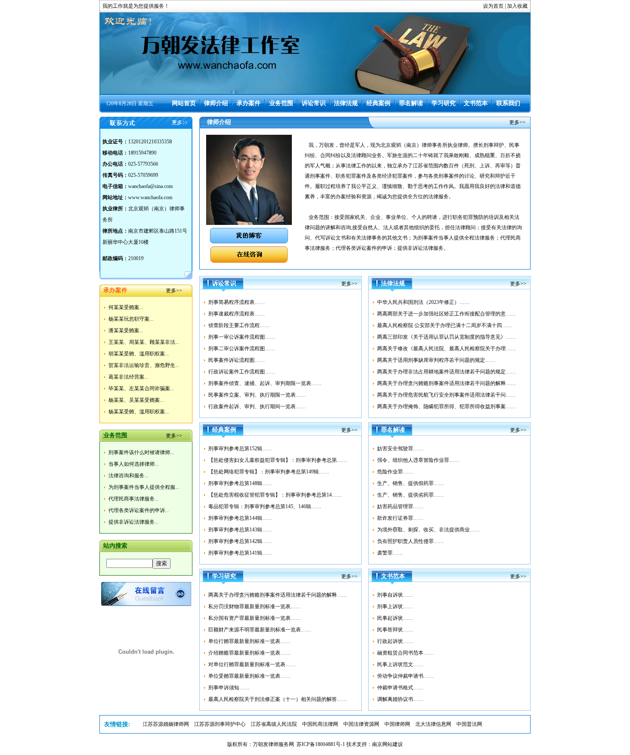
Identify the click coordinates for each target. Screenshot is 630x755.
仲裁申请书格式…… (400, 688)
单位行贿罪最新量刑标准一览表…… (249, 641)
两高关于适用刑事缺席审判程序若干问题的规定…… (436, 360)
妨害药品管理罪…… (400, 506)
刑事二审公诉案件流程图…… (241, 349)
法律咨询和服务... (128, 476)
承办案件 (249, 103)
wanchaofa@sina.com (150, 186)
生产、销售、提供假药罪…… (410, 483)
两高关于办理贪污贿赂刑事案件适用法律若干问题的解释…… (446, 383)
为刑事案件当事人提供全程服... (143, 487)
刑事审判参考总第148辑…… (240, 483)
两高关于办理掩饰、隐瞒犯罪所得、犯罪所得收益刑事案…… (446, 406)
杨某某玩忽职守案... (130, 319)
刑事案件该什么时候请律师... (141, 452)
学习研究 (444, 103)
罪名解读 (411, 103)
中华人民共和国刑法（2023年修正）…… (423, 302)
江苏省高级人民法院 (274, 724)
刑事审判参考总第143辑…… (240, 530)
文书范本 (476, 103)
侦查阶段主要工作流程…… (239, 325)
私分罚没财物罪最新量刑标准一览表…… (254, 606)
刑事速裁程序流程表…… (236, 314)
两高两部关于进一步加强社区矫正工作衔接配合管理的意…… (446, 314)
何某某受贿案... (125, 307)
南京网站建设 (387, 744)
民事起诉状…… (395, 618)
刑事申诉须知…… (228, 688)
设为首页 (493, 6)
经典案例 (378, 103)
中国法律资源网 (361, 724)
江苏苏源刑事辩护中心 (220, 724)
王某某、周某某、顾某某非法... (143, 342)
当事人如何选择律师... (133, 464)
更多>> (174, 291)
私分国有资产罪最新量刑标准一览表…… (254, 618)
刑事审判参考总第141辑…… (240, 553)
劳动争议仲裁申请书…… (405, 676)
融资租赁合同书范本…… (405, 653)
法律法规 (346, 103)
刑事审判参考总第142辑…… (240, 541)
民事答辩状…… (395, 630)
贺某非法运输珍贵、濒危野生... (143, 365)
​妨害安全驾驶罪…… (400, 449)
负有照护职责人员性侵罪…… (410, 541)
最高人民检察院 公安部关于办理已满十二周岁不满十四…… (444, 325)
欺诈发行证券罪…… (400, 518)
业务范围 (281, 103)
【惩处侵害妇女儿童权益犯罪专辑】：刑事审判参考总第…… (277, 460)
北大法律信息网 (433, 724)
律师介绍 (216, 103)
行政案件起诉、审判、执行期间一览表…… (257, 406)
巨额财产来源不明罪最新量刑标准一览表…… (259, 630)
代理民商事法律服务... (133, 499)
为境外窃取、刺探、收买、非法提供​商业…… (428, 530)
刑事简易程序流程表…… (236, 302)
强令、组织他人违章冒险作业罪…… (418, 460)
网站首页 (184, 103)
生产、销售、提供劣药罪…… (410, 495)
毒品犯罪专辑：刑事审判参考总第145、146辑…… (264, 506)
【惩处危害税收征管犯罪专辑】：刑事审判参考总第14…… (275, 495)
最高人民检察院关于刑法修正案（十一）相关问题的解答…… (277, 699)
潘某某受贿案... (125, 330)
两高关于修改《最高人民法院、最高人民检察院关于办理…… (446, 349)
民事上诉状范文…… (400, 664)
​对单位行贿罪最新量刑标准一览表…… (252, 664)
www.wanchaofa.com (150, 197)
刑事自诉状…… (395, 595)
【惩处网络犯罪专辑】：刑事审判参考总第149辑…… (268, 472)
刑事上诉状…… (395, 606)
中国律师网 (397, 724)
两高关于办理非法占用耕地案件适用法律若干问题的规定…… (446, 372)
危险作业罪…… (395, 472)
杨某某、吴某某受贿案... (136, 400)
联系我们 (508, 103)
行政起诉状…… (395, 641)
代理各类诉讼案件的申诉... (138, 510)
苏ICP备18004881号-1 (321, 744)
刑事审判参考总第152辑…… (240, 449)
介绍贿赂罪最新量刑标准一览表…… (249, 653)
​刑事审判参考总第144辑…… (240, 518)
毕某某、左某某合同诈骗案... (141, 388)
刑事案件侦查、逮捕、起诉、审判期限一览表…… (264, 383)
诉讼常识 (314, 103)
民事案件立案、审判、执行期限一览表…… (257, 395)
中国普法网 (469, 724)
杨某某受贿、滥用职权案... (138, 412)
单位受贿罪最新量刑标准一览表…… (249, 676)
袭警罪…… (390, 553)
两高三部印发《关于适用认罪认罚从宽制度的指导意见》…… (446, 337)
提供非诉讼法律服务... (133, 522)
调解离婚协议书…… (400, 699)
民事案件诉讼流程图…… (236, 360)
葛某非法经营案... (128, 377)
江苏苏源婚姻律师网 (166, 724)
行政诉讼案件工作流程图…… (241, 372)
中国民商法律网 (320, 724)
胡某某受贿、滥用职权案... (138, 354)
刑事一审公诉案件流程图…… (241, 337)
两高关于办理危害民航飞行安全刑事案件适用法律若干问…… (446, 395)
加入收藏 (517, 6)
